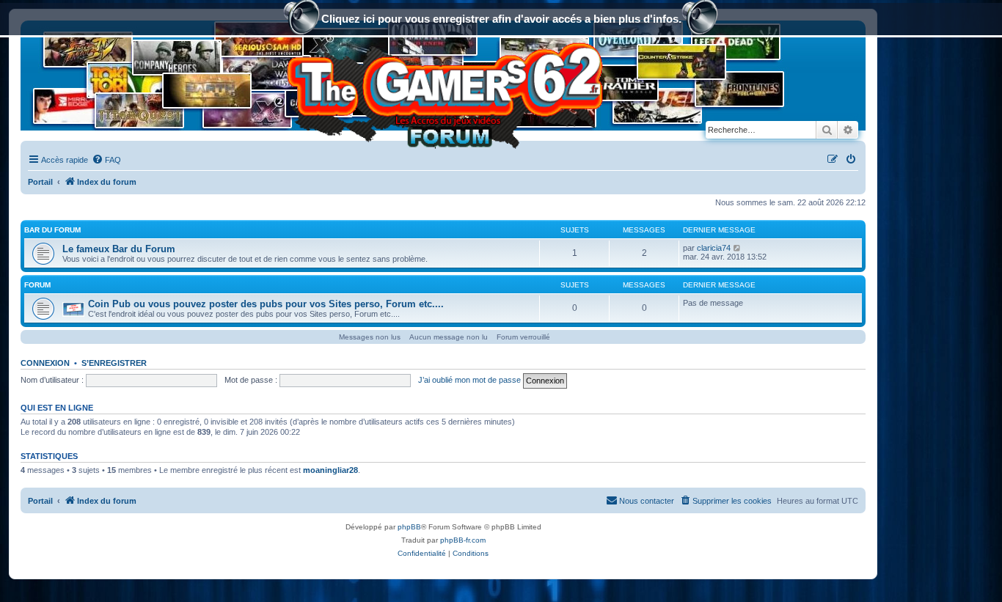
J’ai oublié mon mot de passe (469, 379)
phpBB (409, 527)
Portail (40, 181)
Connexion (45, 363)
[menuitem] (106, 159)
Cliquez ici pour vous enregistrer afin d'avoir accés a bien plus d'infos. (501, 18)
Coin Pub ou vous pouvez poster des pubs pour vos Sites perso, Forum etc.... (266, 303)
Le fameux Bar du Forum (118, 248)
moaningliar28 (330, 470)
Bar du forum (52, 230)
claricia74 (714, 247)
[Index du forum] (443, 91)
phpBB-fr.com (463, 540)
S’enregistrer (114, 363)
